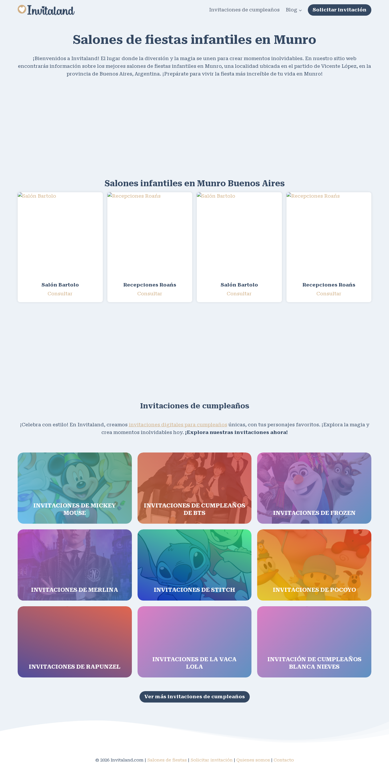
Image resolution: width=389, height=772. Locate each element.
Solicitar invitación (340, 10)
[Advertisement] (188, 127)
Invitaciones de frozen (314, 512)
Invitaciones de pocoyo (314, 589)
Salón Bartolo (60, 285)
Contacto (284, 760)
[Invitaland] (46, 10)
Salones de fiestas (167, 760)
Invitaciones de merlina (74, 589)
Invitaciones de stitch (194, 589)
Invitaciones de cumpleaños (244, 10)
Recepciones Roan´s (149, 285)
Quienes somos (253, 760)
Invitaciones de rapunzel (74, 666)
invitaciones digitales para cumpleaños (178, 424)
